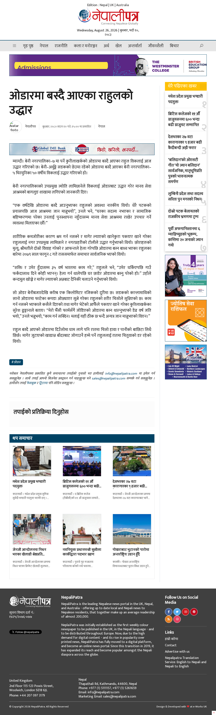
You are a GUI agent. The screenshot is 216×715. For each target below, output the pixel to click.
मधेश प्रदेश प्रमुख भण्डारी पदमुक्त (29, 483)
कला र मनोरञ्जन (85, 46)
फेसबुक (31, 383)
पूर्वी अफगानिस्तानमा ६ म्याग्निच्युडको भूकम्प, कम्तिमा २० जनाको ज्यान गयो (185, 237)
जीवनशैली (155, 46)
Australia (122, 5)
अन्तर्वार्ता (135, 46)
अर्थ (106, 46)
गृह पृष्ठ (28, 46)
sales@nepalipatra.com (108, 378)
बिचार (174, 46)
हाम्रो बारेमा (171, 639)
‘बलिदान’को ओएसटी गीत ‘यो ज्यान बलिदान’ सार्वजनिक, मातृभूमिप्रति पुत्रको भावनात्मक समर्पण (185, 171)
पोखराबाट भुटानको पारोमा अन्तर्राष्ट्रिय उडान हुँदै (131, 552)
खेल (118, 46)
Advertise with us (177, 652)
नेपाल (44, 46)
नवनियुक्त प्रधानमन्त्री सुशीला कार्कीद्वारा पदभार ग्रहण (82, 552)
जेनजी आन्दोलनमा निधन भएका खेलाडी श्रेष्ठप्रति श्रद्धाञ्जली (29, 554)
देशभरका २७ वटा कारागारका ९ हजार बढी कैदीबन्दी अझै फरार (129, 486)
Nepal (104, 5)
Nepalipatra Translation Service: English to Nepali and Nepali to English (185, 662)
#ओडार (16, 362)
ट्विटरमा (43, 383)
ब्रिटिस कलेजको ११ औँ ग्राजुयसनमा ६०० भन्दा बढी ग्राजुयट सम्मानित (81, 486)
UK (112, 5)
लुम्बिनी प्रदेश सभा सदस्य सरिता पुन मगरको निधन (185, 196)
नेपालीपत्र (30, 126)
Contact (171, 645)
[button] (14, 45)
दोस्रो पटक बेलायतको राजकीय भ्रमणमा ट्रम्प (183, 214)
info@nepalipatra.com (121, 373)
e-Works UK (200, 706)
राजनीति (61, 46)
